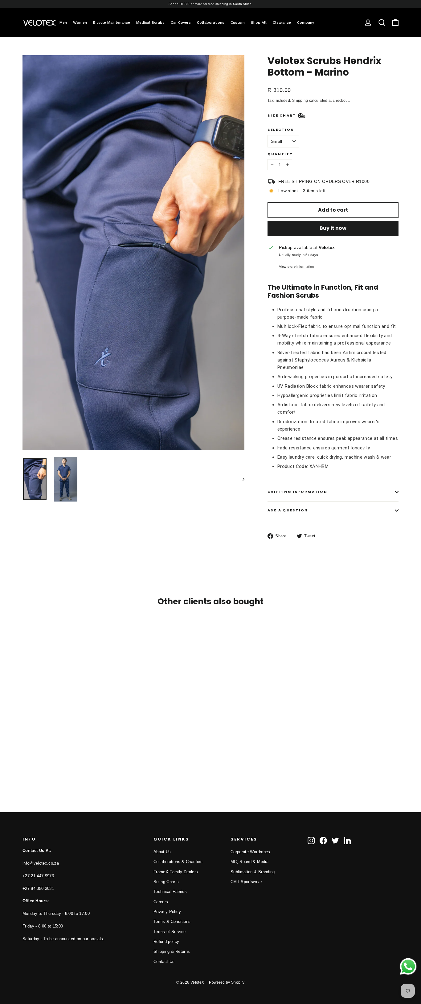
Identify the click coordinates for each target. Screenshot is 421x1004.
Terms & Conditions (171, 921)
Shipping (300, 100)
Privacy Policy (167, 911)
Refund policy (166, 941)
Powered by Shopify (226, 982)
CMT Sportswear (246, 881)
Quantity (280, 154)
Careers (160, 901)
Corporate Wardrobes (250, 851)
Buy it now (333, 228)
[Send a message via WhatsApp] (408, 966)
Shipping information (297, 491)
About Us (162, 851)
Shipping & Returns (171, 951)
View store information (296, 266)
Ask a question (288, 510)
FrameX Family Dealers (175, 872)
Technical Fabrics (170, 891)
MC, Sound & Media (249, 861)
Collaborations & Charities (177, 861)
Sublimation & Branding (253, 872)
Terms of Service (169, 931)
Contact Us (164, 961)
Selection (281, 130)
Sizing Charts (166, 881)
